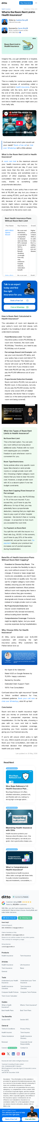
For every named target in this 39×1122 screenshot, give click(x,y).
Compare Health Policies (10, 992)
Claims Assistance (8, 1036)
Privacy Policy (25, 1029)
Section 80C (24, 1019)
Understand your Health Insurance (10, 982)
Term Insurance (25, 956)
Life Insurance (25, 965)
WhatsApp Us (26, 918)
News (22, 968)
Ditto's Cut (6, 1106)
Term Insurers (25, 1032)
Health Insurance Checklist (7, 987)
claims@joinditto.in (18, 935)
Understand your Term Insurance (28, 982)
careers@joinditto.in (8, 946)
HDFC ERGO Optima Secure (9, 232)
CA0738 (6, 1070)
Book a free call (20, 145)
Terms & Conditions (8, 1029)
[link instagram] (18, 1054)
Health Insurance (6, 9)
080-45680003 (6, 928)
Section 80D (6, 1019)
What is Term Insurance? (28, 1005)
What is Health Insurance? (6, 1006)
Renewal (5, 1042)
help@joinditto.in (18, 928)
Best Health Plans (8, 1010)
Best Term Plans (25, 1010)
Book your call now (26, 698)
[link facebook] (23, 1054)
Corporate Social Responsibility (26, 1043)
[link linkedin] (13, 1054)
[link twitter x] (8, 1054)
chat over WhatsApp (10, 701)
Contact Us (24, 1048)
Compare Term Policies (28, 992)
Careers (9, 1048)
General (4, 971)
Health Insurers (7, 1032)
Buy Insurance (26, 3)
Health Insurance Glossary (26, 1037)
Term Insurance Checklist (25, 987)
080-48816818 (6, 935)
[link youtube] (3, 1054)
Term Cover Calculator (9, 996)
